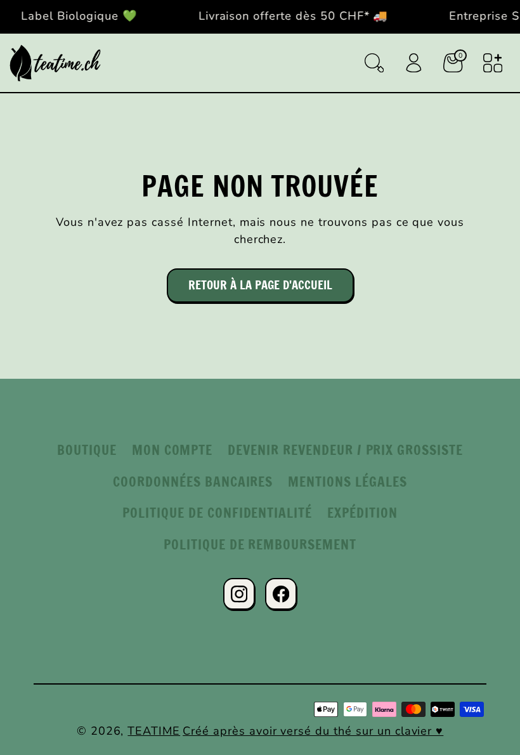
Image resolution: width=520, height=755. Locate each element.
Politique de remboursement (260, 544)
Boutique (87, 449)
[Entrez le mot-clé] (374, 62)
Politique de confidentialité (217, 512)
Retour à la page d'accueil (260, 285)
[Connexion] (413, 62)
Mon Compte (172, 449)
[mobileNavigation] (492, 62)
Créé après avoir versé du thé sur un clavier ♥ (313, 731)
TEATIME (153, 731)
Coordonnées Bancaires (193, 481)
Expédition (362, 512)
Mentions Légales (347, 481)
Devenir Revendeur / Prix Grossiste (345, 449)
